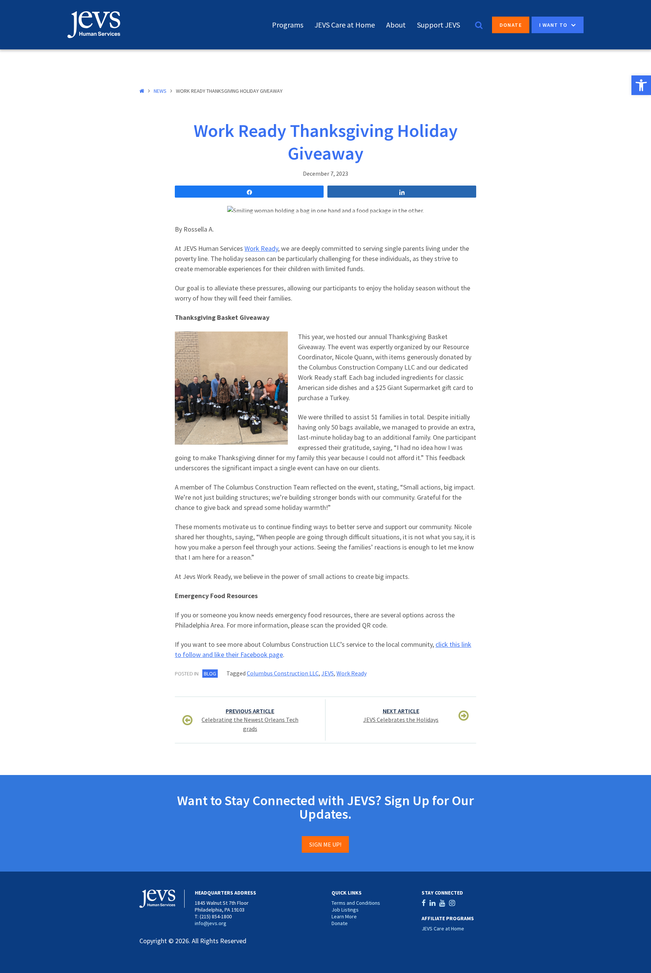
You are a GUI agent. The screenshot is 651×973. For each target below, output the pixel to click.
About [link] (396, 24)
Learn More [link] (344, 916)
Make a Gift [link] (611, 65)
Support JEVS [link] (438, 24)
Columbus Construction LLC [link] (283, 673)
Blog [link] (210, 673)
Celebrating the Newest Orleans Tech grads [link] (250, 719)
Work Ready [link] (261, 248)
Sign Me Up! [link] (325, 844)
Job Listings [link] (345, 909)
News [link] (160, 90)
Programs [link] (287, 24)
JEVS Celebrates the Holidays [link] (401, 715)
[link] (641, 85)
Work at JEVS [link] (614, 76)
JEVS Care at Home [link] (345, 24)
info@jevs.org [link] (210, 923)
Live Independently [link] (621, 106)
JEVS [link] (327, 673)
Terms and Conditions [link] (356, 902)
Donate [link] (511, 24)
